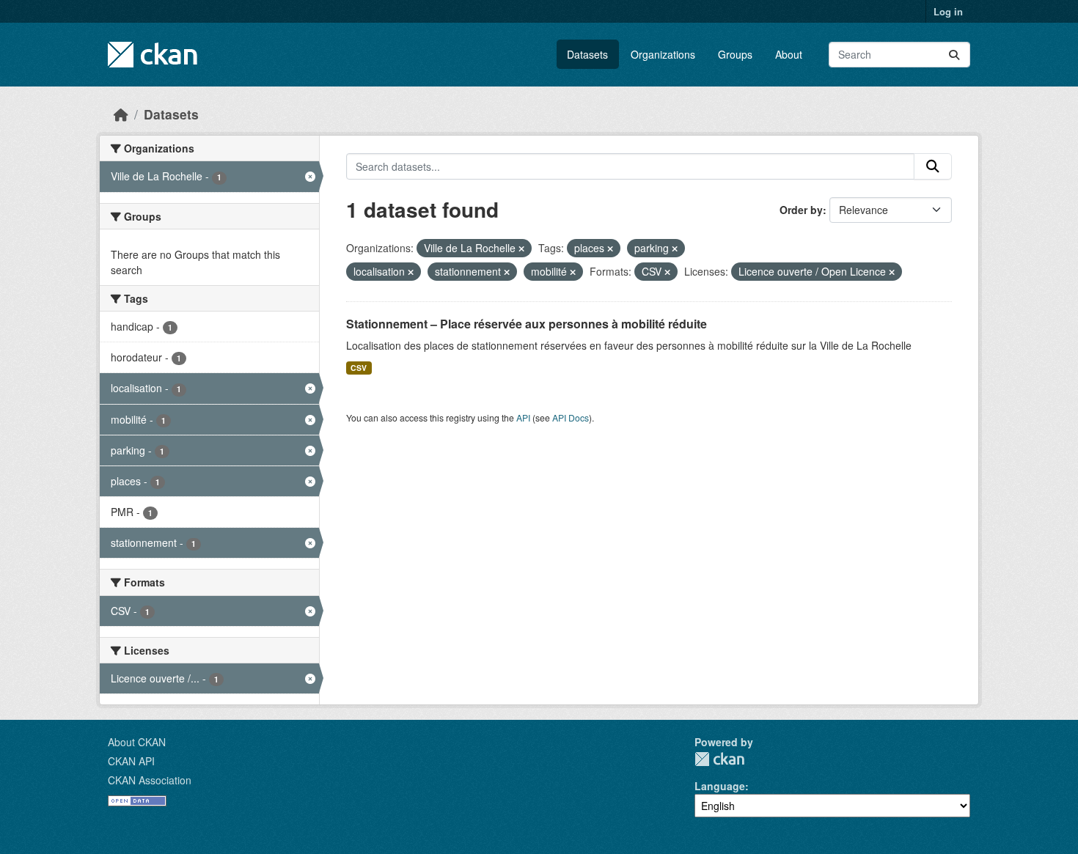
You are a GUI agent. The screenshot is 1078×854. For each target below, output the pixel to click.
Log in (948, 11)
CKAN (719, 759)
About (788, 54)
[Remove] (521, 248)
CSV (359, 367)
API (523, 417)
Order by (801, 209)
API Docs (570, 417)
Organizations (663, 54)
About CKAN (137, 742)
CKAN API (131, 761)
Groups (735, 54)
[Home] (121, 114)
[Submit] (954, 54)
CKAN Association (149, 780)
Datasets (587, 54)
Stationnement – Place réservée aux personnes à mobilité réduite (526, 323)
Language (719, 785)
